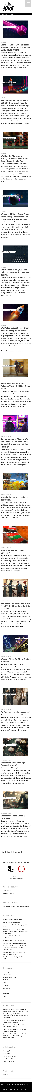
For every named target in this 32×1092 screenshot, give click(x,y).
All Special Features (8, 893)
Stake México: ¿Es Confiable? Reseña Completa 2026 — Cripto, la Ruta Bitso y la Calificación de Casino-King (16, 1015)
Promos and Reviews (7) (9, 1056)
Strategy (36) (6, 1051)
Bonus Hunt (6, 993)
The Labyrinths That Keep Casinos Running (14, 943)
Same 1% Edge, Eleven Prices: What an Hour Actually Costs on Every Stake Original (15, 47)
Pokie (4, 996)
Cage (4, 982)
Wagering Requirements (9, 977)
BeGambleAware (16, 876)
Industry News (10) (8, 1053)
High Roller (6, 985)
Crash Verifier (7, 890)
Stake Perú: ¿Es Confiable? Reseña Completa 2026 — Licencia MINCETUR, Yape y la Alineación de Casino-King (15, 1035)
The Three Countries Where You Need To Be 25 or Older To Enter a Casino (16, 606)
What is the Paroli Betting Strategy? (12, 919)
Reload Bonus (7, 990)
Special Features (10, 887)
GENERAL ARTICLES (6, 381)
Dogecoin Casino (7, 988)
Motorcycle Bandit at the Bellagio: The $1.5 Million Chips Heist (15, 386)
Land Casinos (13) (8, 1059)
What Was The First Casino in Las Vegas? (14, 940)
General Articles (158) (9, 1061)
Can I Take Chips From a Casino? (12, 922)
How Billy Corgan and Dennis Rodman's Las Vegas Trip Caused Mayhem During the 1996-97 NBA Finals (15, 931)
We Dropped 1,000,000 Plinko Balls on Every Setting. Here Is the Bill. (15, 272)
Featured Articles (10, 902)
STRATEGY (3, 42)
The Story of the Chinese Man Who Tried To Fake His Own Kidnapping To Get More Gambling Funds (15, 947)
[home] (8, 6)
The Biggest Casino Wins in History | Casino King (16, 906)
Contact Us (6, 1074)
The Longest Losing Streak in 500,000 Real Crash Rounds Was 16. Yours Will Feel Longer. (15, 103)
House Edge (6, 972)
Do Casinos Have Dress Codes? (15, 712)
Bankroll (5, 980)
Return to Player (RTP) (9, 974)
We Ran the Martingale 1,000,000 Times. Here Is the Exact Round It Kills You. (14, 158)
